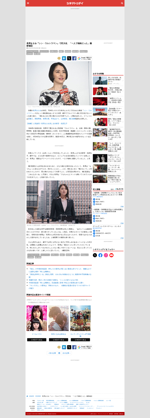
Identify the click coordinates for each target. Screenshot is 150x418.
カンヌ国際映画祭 (73, 400)
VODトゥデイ (40, 410)
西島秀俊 (68, 51)
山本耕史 (29, 54)
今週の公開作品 (48, 408)
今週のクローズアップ (51, 402)
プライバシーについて (103, 414)
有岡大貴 (75, 51)
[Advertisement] (75, 24)
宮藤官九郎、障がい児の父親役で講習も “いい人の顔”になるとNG (53, 280)
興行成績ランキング (59, 408)
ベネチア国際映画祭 (86, 400)
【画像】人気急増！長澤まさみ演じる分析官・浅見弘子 (47, 123)
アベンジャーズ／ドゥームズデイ (105, 406)
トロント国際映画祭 (62, 400)
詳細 (122, 206)
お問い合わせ (93, 414)
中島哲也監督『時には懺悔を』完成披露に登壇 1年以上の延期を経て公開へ (56, 282)
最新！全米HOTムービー (82, 404)
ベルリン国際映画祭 (99, 400)
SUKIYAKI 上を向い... (42, 406)
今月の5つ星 (40, 402)
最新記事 (39, 408)
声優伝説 (56, 404)
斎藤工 (61, 51)
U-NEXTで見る (36, 340)
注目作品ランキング (72, 408)
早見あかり (83, 51)
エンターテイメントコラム (76, 402)
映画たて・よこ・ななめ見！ (44, 404)
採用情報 (116, 414)
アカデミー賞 (40, 400)
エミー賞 (108, 400)
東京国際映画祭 (50, 400)
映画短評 (82, 408)
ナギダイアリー (54, 406)
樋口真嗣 (37, 54)
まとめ (87, 402)
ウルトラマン (44, 51)
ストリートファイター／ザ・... (86, 406)
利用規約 (111, 414)
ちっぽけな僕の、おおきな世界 (68, 406)
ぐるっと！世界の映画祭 (67, 404)
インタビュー (90, 408)
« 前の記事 (52, 353)
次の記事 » (66, 353)
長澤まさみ (53, 51)
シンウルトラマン (32, 51)
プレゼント (99, 408)
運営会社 (121, 414)
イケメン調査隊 (63, 402)
